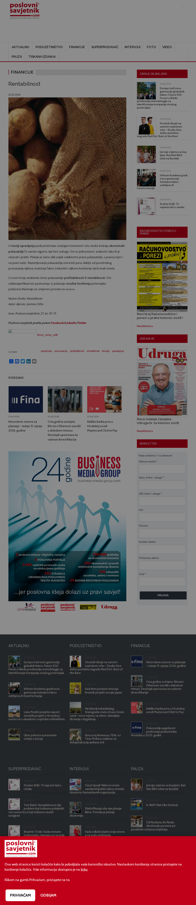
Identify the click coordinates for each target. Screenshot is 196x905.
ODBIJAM (48, 895)
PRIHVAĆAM (20, 895)
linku (84, 869)
